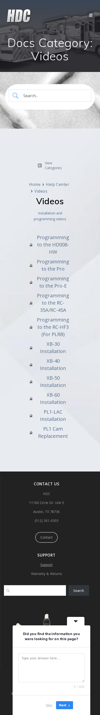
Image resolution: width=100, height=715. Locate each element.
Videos (40, 191)
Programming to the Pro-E (53, 282)
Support (46, 564)
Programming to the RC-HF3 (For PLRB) (53, 327)
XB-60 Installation (53, 398)
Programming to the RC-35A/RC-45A (53, 302)
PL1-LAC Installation (53, 415)
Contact (46, 537)
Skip (49, 705)
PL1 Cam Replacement (53, 432)
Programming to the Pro (53, 265)
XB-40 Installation (53, 364)
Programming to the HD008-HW (53, 244)
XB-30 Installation (53, 347)
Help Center (57, 184)
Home (35, 184)
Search (78, 590)
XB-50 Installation (53, 381)
